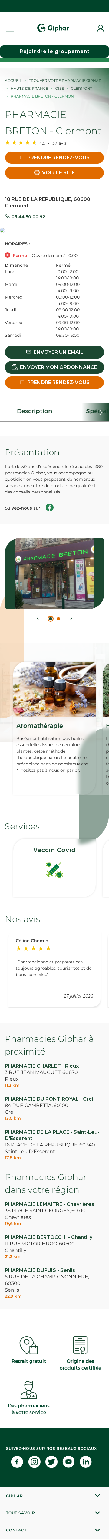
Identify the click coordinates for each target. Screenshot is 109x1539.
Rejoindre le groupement (55, 51)
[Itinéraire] (54, 230)
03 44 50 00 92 (28, 216)
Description (34, 411)
